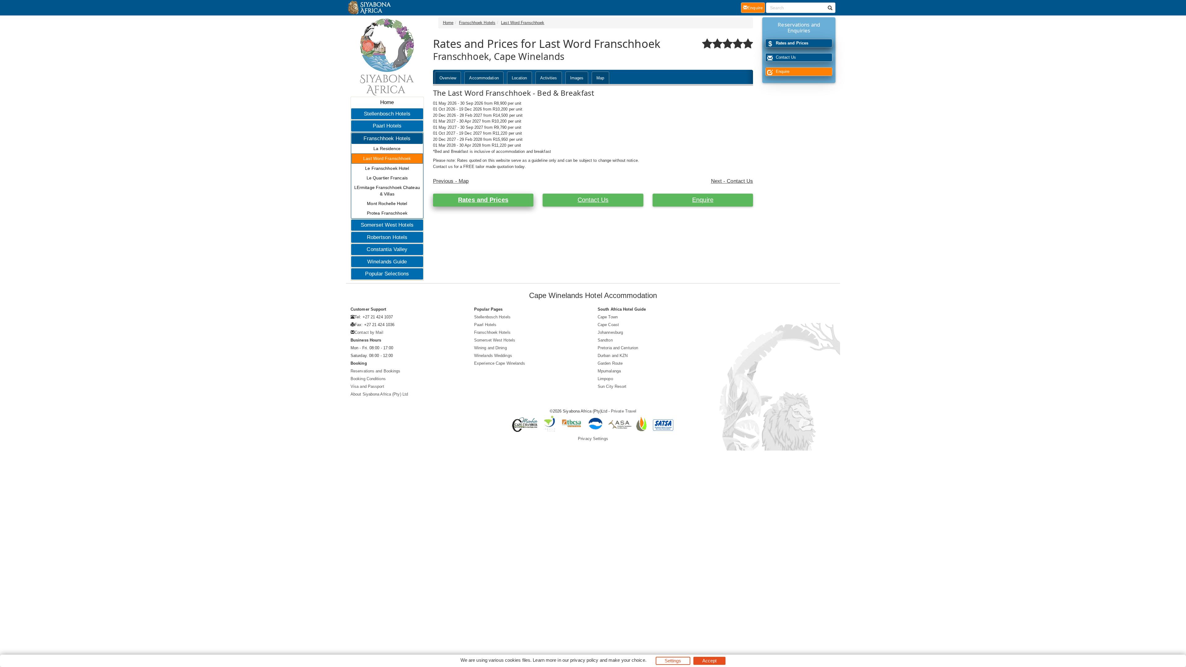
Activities (548, 78)
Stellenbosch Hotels (387, 114)
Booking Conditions (368, 378)
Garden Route (610, 363)
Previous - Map (451, 181)
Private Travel (623, 411)
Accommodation (483, 78)
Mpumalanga (609, 371)
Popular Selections (387, 274)
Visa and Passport (367, 386)
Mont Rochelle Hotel (387, 203)
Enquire (702, 199)
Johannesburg (610, 332)
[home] (369, 7)
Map (600, 78)
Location (519, 78)
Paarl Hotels (387, 126)
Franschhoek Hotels (387, 138)
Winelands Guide (387, 262)
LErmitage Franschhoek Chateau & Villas (387, 190)
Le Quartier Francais (387, 177)
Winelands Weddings (493, 355)
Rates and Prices (483, 199)
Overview (447, 78)
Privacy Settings (593, 438)
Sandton (605, 340)
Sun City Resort (612, 386)
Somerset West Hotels (387, 225)
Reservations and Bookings (376, 371)
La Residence (387, 148)
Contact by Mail (369, 332)
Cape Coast (608, 324)
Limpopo (605, 378)
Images (577, 78)
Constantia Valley (387, 249)
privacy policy (584, 660)
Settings (673, 660)
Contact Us (593, 199)
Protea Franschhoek (387, 213)
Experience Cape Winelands (499, 363)
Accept (709, 660)
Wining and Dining (490, 348)
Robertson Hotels (387, 237)
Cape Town (608, 317)
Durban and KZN (613, 355)
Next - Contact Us (732, 181)
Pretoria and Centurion (618, 348)
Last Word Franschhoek (387, 158)
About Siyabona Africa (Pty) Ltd (379, 394)
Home (387, 102)
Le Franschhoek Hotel (387, 168)
